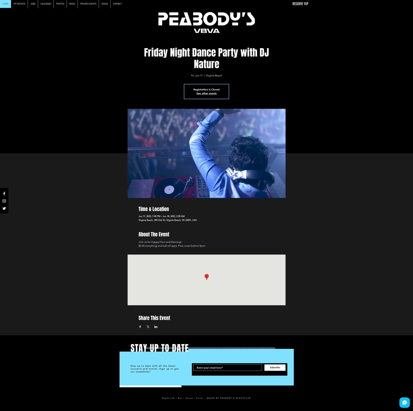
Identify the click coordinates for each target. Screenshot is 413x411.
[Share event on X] (148, 326)
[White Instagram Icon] (4, 201)
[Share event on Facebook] (140, 326)
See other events (206, 93)
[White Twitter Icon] (4, 208)
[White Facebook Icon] (4, 193)
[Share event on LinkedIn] (155, 326)
